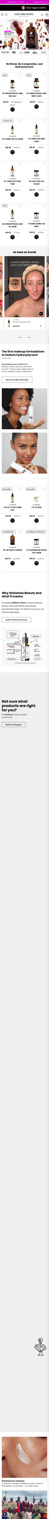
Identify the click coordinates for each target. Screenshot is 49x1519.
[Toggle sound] (41, 314)
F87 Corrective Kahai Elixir (36, 140)
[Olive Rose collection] (14, 52)
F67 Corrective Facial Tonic (12, 182)
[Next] (28, 337)
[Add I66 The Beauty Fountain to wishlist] (20, 531)
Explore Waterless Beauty (16, 620)
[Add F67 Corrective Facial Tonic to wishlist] (20, 163)
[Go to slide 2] (22, 47)
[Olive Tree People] (24, 15)
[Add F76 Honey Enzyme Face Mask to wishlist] (44, 205)
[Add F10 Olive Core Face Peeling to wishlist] (44, 163)
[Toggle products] (41, 326)
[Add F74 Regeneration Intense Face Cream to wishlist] (44, 531)
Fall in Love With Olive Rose (17, 380)
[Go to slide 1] (20, 47)
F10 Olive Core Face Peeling (36, 182)
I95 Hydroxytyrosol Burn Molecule (12, 94)
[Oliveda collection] (5, 52)
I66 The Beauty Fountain (12, 550)
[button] (5, 1514)
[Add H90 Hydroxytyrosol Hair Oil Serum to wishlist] (20, 205)
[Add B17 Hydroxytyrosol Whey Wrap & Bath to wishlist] (44, 75)
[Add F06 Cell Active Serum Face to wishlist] (20, 489)
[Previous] (20, 337)
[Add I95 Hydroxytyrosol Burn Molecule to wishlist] (20, 75)
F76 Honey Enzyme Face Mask (36, 225)
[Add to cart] (12, 109)
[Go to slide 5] (28, 47)
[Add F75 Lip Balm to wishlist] (44, 489)
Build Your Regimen (14, 725)
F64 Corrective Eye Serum (12, 139)
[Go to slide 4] (26, 47)
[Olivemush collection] (35, 52)
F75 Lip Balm (36, 507)
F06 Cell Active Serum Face (12, 508)
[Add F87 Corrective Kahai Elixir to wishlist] (44, 120)
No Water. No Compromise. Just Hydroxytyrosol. (24, 65)
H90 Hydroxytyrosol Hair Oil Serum (12, 225)
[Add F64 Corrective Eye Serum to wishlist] (20, 120)
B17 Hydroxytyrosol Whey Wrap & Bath (37, 94)
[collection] (44, 52)
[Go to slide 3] (24, 47)
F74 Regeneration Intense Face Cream (36, 551)
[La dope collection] (24, 52)
